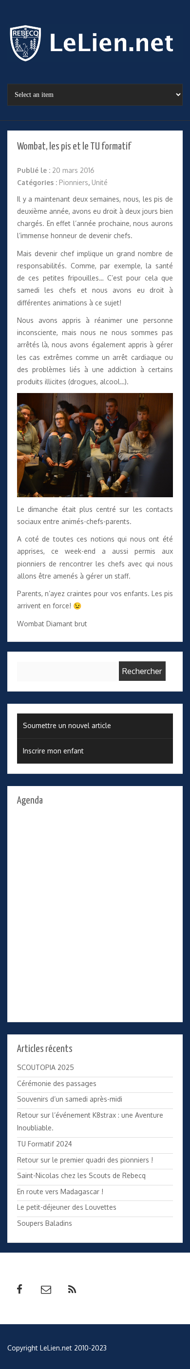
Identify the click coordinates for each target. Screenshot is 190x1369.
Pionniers (73, 182)
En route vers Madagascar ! (60, 1191)
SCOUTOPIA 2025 (45, 1067)
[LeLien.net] (95, 46)
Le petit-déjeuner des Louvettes (66, 1207)
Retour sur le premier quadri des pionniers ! (85, 1160)
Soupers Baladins (44, 1223)
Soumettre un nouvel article (67, 725)
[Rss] (72, 1289)
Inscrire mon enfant (53, 751)
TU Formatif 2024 (44, 1144)
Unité (100, 182)
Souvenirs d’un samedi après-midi (69, 1099)
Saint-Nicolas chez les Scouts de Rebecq (81, 1175)
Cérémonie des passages (56, 1083)
